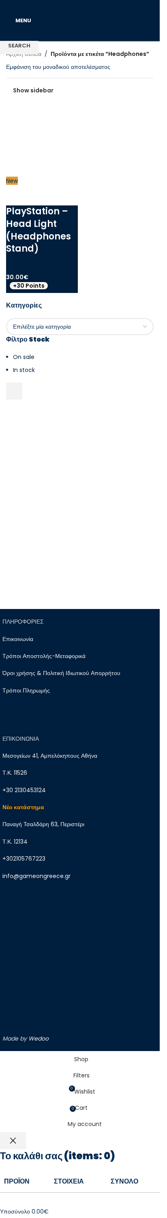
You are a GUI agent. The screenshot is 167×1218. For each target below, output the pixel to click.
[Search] (154, 20)
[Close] (13, 1140)
